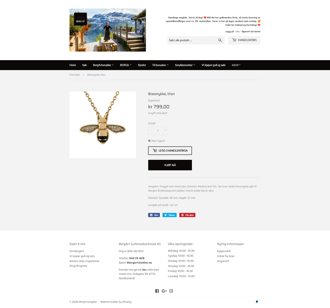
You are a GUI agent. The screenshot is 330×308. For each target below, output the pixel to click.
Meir (235, 65)
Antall (152, 123)
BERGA (124, 65)
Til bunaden (159, 65)
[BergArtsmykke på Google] (164, 291)
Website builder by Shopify (116, 302)
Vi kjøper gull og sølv (214, 65)
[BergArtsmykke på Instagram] (171, 291)
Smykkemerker (184, 65)
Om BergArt (77, 251)
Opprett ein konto (251, 31)
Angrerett (223, 261)
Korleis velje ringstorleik (84, 261)
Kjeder (142, 65)
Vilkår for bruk (226, 256)
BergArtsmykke (102, 65)
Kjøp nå (170, 165)
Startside (75, 75)
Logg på (230, 31)
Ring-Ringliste (78, 266)
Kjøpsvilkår (224, 251)
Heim (73, 65)
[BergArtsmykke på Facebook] (157, 291)
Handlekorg (247, 40)
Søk (84, 65)
